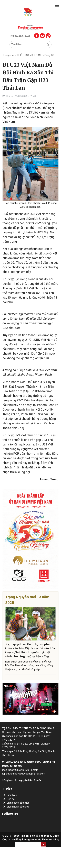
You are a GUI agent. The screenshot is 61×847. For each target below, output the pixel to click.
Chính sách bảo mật (18, 802)
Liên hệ (11, 799)
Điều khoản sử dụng (18, 806)
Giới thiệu (12, 795)
